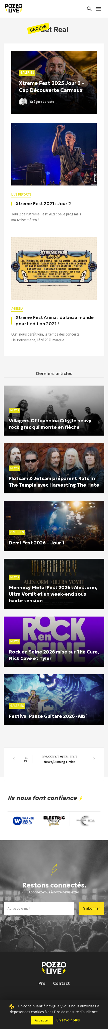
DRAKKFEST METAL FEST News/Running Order (50, 759)
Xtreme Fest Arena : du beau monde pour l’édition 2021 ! (55, 320)
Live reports (21, 194)
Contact (61, 983)
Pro (41, 983)
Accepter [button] (42, 1020)
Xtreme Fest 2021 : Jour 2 (43, 203)
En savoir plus (68, 1019)
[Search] (89, 9)
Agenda (17, 308)
